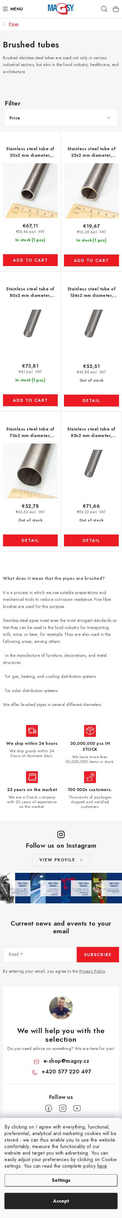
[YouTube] (77, 1108)
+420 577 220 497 (66, 1071)
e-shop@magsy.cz (66, 1061)
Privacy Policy (92, 971)
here (102, 1166)
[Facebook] (48, 1108)
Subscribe (98, 955)
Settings (61, 1180)
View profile (57, 860)
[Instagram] (62, 1108)
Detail (91, 401)
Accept (61, 1201)
